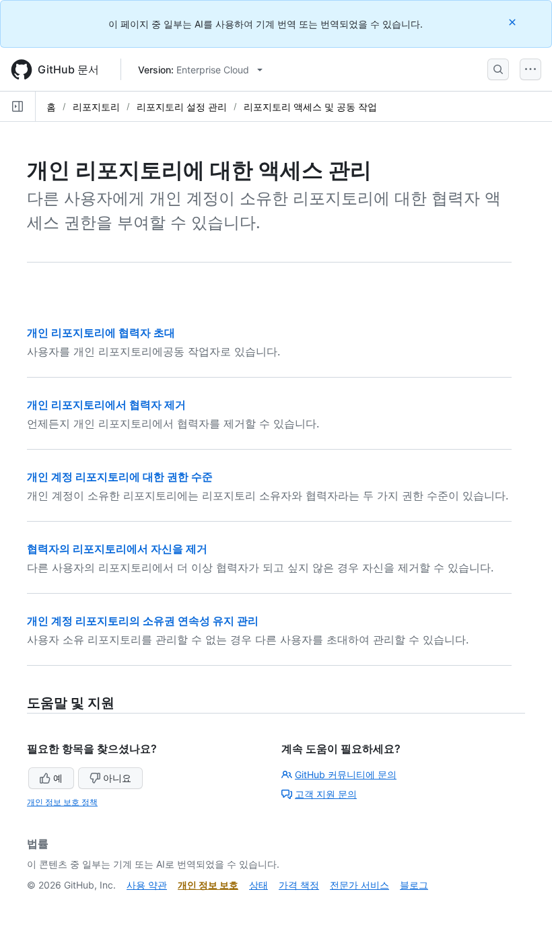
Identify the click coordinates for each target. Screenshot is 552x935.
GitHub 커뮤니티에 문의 (345, 774)
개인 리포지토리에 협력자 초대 (101, 332)
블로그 (414, 885)
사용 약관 (147, 885)
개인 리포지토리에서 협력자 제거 (106, 404)
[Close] (513, 22)
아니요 (117, 778)
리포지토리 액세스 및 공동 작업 (310, 106)
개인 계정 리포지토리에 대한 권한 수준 (120, 476)
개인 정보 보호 (208, 885)
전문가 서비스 (359, 885)
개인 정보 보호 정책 (62, 802)
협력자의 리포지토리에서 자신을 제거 (117, 548)
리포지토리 (96, 106)
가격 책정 (299, 885)
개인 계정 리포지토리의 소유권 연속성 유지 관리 (142, 620)
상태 (258, 885)
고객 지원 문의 (326, 794)
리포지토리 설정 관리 (182, 106)
